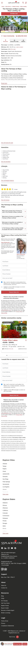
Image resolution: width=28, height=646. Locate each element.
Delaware (5, 518)
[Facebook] (2, 548)
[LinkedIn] (5, 548)
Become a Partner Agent (7, 610)
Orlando (5, 463)
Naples (4, 468)
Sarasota (5, 476)
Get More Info (14, 13)
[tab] (5, 41)
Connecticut (6, 515)
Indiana (5, 531)
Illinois (4, 528)
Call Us (25, 644)
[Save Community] (26, 340)
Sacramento (6, 484)
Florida (4, 520)
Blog (2, 596)
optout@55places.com (6, 310)
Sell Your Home (5, 603)
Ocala (4, 471)
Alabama (5, 502)
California (5, 510)
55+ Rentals (4, 600)
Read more (4, 83)
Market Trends (5, 605)
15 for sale (11, 348)
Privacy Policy (19, 311)
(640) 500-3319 (22, 36)
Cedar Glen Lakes (9, 340)
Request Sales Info (14, 292)
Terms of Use (4, 313)
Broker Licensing (5, 612)
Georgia (5, 523)
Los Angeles (6, 486)
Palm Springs (6, 481)
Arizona (5, 505)
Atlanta (4, 489)
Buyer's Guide (5, 608)
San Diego (5, 479)
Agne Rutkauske (5, 242)
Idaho (4, 526)
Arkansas (5, 508)
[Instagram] (9, 548)
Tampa (4, 466)
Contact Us (4, 587)
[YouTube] (12, 548)
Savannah (5, 492)
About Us (3, 585)
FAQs (2, 598)
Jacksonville (6, 474)
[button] (19, 47)
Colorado (5, 513)
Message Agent (17, 644)
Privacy (3, 623)
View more (5, 494)
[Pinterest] (15, 548)
